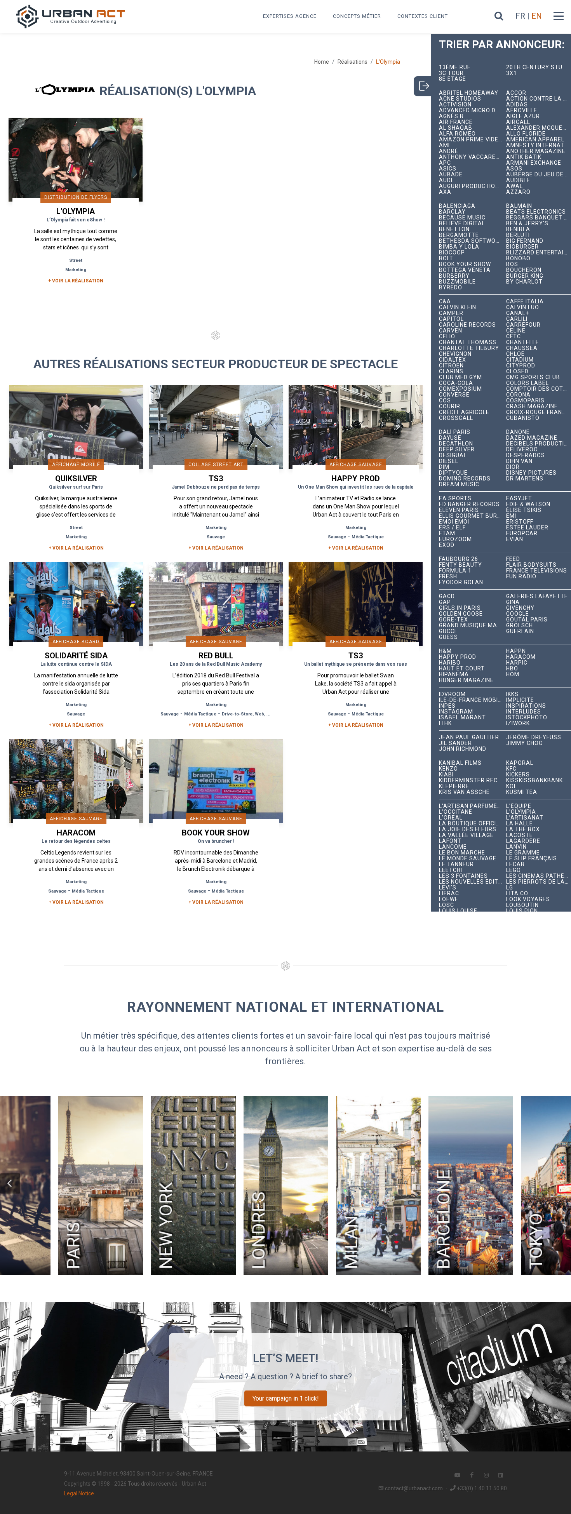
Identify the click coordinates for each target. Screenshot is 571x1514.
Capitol (451, 319)
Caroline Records (467, 325)
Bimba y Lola (459, 247)
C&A (445, 302)
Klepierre (454, 786)
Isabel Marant (462, 717)
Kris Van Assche (464, 792)
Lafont (450, 841)
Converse (454, 395)
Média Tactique (368, 536)
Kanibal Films (460, 763)
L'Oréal (451, 818)
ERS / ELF (452, 528)
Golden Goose (461, 614)
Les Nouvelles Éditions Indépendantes (472, 882)
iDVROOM (452, 694)
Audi (446, 180)
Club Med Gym (460, 377)
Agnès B (451, 116)
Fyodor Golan (461, 582)
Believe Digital (462, 223)
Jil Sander (455, 743)
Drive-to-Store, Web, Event (250, 714)
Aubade (451, 175)
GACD (447, 596)
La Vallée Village (466, 835)
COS (445, 401)
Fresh (448, 576)
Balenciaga (457, 206)
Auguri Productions (471, 186)
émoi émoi (454, 522)
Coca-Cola (456, 383)
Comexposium (460, 389)
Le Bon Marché (462, 853)
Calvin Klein (457, 307)
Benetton (454, 229)
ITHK (445, 723)
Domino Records (465, 479)
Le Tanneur (456, 864)
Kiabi (446, 775)
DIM (444, 467)
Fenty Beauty (460, 565)
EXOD (446, 545)
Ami (444, 145)
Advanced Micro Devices (472, 110)
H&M (445, 651)
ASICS (447, 169)
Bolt (446, 258)
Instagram (456, 712)
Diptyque (453, 473)
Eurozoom (455, 539)
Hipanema (454, 674)
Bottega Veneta (465, 270)
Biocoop (452, 253)
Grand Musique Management (472, 625)
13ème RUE (455, 67)
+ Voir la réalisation (75, 281)
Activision (455, 105)
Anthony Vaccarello (472, 157)
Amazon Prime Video (471, 140)
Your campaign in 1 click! (285, 1398)
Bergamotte (459, 235)
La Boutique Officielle (472, 824)
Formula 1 (455, 571)
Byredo (450, 288)
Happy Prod (457, 657)
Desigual (453, 455)
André (448, 151)
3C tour (451, 73)
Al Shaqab (455, 128)
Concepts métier (357, 16)
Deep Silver (457, 449)
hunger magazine (466, 680)
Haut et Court (462, 669)
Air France (456, 122)
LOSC (446, 905)
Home (321, 62)
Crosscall (456, 418)
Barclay (452, 212)
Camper (451, 313)
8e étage (452, 79)
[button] (10, 1183)
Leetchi (450, 870)
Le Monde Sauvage (467, 858)
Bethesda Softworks (472, 241)
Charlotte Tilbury (469, 348)
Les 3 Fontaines (463, 876)
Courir (449, 406)
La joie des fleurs (467, 829)
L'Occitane (455, 812)
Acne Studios (460, 99)
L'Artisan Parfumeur (472, 806)
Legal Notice (79, 1493)
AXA (445, 192)
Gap (445, 602)
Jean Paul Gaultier (469, 737)
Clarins (451, 371)
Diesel (448, 461)
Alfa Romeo (457, 134)
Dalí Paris (454, 432)
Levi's (447, 888)
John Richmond (462, 749)
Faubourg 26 (458, 559)
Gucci (447, 631)
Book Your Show (465, 264)
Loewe (448, 899)
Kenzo (448, 769)
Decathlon (456, 444)
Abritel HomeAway (468, 93)
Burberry (454, 276)
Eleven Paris (459, 510)
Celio (447, 336)
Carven (450, 331)
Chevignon (455, 354)
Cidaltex (452, 360)
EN (536, 16)
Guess (448, 637)
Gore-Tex (453, 620)
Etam (447, 533)
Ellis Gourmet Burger (472, 516)
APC (445, 163)
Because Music (462, 218)
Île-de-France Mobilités (472, 700)
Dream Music (459, 484)
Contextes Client (422, 16)
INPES (447, 706)
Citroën (451, 366)
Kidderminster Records (472, 780)
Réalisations (352, 62)
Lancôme (453, 847)
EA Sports (455, 498)
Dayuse (450, 438)
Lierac (449, 893)
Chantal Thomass (467, 342)
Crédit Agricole (464, 412)
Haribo (450, 663)
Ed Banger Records (469, 504)
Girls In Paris (460, 608)
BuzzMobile (457, 282)
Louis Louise (458, 911)
